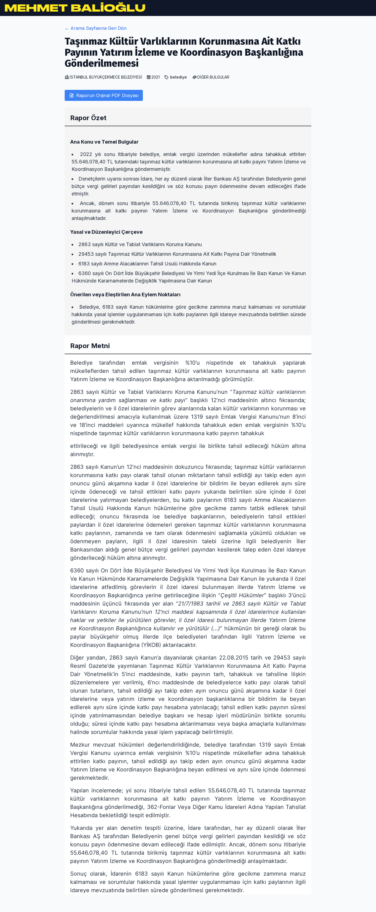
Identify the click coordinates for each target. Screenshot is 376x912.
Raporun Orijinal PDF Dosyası (107, 95)
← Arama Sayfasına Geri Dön (96, 28)
